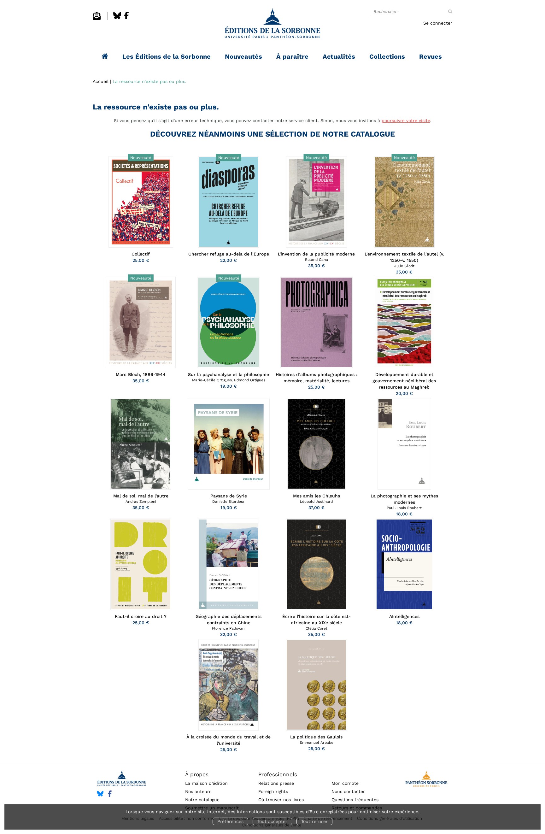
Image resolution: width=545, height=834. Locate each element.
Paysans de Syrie (228, 495)
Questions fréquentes (354, 799)
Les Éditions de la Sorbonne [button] (166, 56)
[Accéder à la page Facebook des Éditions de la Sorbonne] (126, 18)
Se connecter (437, 23)
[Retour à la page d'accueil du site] (272, 25)
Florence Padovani (228, 628)
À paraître (292, 56)
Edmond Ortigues (249, 380)
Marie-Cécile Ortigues (212, 380)
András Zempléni (141, 501)
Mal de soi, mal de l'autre (140, 495)
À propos (196, 774)
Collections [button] (387, 56)
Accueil (100, 81)
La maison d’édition (206, 783)
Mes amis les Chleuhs (316, 495)
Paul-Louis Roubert (404, 508)
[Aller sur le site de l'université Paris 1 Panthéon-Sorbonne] (426, 780)
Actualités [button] (339, 56)
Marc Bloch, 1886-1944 (141, 374)
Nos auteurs (198, 791)
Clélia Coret (316, 628)
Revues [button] (430, 56)
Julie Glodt (404, 266)
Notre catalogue (202, 799)
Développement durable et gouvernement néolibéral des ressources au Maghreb (404, 381)
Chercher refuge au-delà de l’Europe (228, 253)
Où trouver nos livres (281, 799)
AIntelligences (404, 616)
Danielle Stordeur (228, 501)
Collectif (141, 253)
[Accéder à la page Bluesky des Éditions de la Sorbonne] (117, 18)
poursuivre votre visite (406, 120)
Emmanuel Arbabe (316, 742)
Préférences (230, 821)
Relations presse (276, 783)
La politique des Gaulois (316, 736)
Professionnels (277, 774)
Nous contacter (348, 791)
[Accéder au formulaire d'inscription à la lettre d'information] (97, 18)
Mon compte (345, 783)
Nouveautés (243, 56)
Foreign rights (273, 791)
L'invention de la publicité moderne (316, 253)
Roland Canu (316, 259)
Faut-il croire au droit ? (141, 616)
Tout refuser (314, 821)
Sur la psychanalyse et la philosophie (228, 374)
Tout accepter (272, 821)
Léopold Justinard (316, 501)
